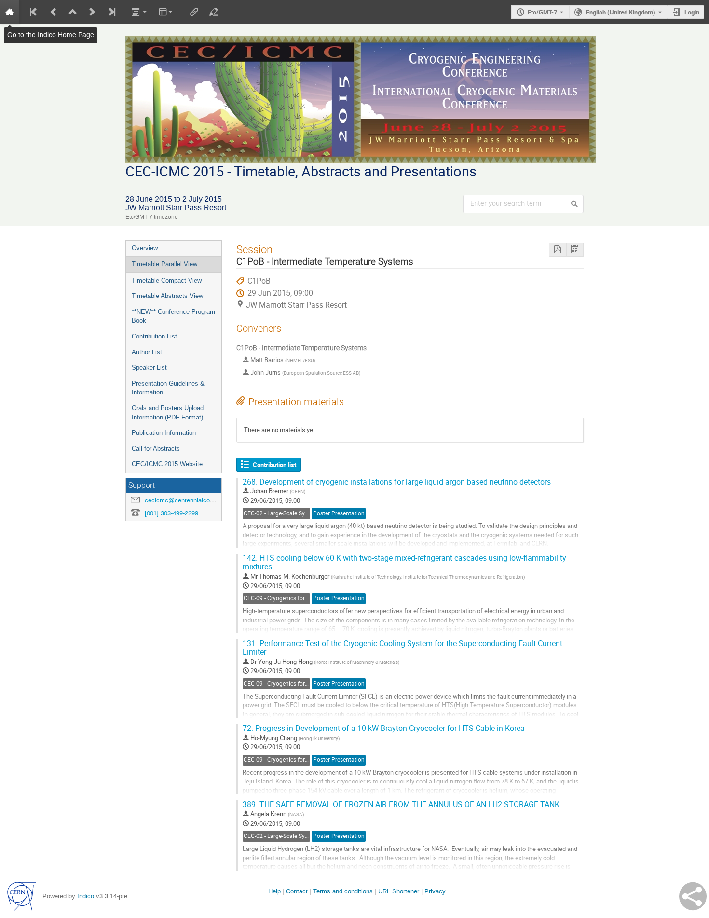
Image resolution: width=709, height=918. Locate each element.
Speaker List (149, 367)
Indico (85, 896)
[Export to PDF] (557, 249)
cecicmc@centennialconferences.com (198, 500)
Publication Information (164, 432)
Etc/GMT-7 (542, 12)
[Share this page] (693, 896)
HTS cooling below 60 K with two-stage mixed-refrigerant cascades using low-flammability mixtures (404, 562)
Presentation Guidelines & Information (168, 388)
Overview (145, 248)
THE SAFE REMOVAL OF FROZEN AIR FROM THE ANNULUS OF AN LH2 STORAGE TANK (401, 804)
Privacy (435, 891)
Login (691, 12)
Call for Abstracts (156, 448)
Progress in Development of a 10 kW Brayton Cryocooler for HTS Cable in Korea (384, 728)
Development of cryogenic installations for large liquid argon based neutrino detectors (397, 482)
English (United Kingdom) (620, 12)
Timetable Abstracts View (167, 295)
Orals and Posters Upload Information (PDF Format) (168, 413)
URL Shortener (398, 891)
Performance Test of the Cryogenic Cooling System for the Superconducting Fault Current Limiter (402, 648)
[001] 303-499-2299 (171, 513)
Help (274, 891)
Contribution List (154, 336)
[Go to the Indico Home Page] (9, 12)
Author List (147, 352)
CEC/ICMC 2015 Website (167, 464)
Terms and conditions (343, 891)
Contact (297, 891)
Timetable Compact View (167, 280)
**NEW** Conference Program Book (173, 316)
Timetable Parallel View (164, 264)
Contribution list (274, 464)
